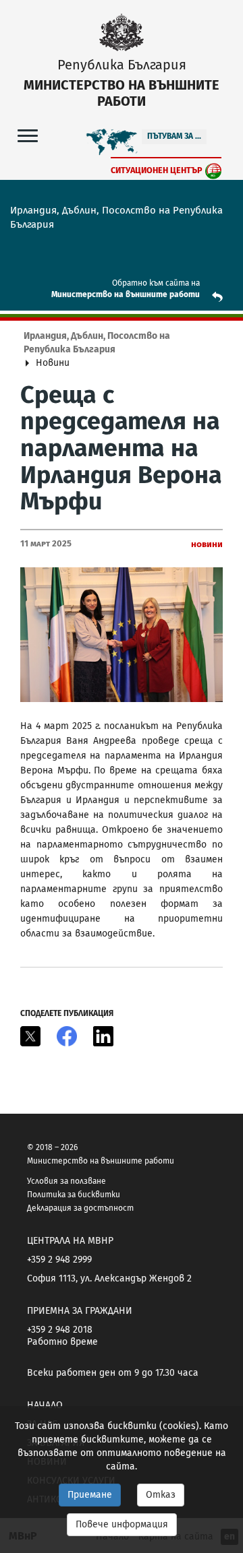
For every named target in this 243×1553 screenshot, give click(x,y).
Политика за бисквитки (73, 1194)
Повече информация (122, 1524)
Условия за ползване (66, 1181)
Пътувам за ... (174, 136)
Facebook (67, 1036)
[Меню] (27, 135)
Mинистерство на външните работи (125, 294)
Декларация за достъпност (80, 1208)
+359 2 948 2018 (59, 1329)
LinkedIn (103, 1036)
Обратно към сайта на (156, 283)
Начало (45, 1405)
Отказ (161, 1494)
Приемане (90, 1494)
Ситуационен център (156, 170)
